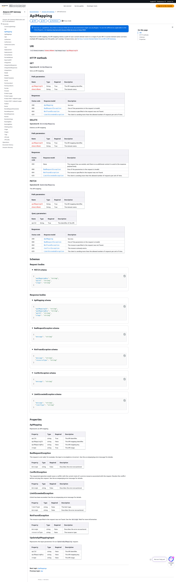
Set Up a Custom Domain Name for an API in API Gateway (96, 39)
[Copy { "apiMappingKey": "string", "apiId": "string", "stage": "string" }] (124, 276)
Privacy (40, 579)
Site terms (46, 579)
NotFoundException (51, 111)
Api (42, 571)
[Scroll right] (98, 5)
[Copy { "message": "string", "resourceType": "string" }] (124, 355)
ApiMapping (48, 105)
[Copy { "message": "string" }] (124, 334)
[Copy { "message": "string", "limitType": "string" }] (124, 400)
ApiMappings (42, 568)
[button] (39, 270)
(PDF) (84, 30)
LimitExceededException (54, 114)
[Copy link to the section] (28, 46)
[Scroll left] (62, 5)
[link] (61, 12)
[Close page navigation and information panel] (172, 27)
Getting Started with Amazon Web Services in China (64, 30)
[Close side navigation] (24, 11)
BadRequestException (52, 108)
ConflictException (51, 248)
